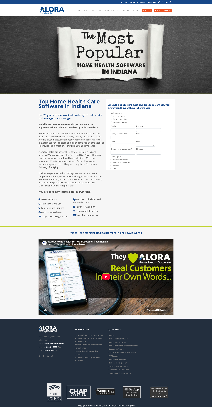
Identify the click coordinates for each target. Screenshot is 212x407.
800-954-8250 (51, 347)
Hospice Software (116, 349)
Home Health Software (118, 339)
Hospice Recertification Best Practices (87, 352)
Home (110, 335)
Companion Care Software (119, 373)
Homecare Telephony (117, 363)
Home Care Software (117, 342)
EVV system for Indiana (78, 173)
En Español (152, 2)
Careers (143, 2)
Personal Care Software (118, 370)
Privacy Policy (130, 406)
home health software (86, 139)
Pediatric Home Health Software (122, 352)
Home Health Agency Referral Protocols (87, 359)
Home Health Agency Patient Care (89, 335)
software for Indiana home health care (80, 133)
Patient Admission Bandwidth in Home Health (88, 346)
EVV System (113, 356)
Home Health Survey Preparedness (123, 345)
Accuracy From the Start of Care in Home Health (89, 340)
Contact (124, 2)
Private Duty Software (118, 366)
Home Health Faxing (117, 359)
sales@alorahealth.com (54, 343)
